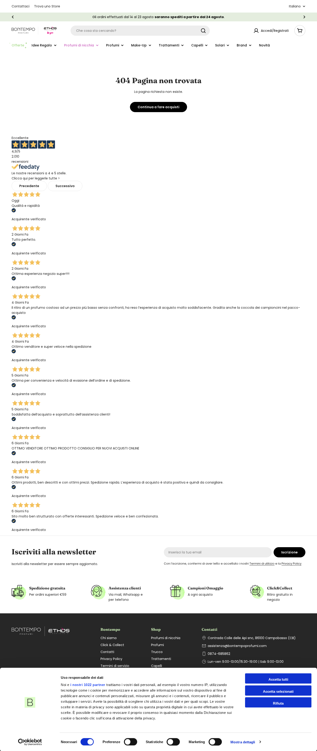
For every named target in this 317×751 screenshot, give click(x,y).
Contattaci (20, 6)
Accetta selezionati (278, 691)
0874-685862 (219, 653)
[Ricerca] (203, 30)
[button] (13, 17)
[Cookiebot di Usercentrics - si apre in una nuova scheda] (30, 741)
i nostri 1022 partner (87, 685)
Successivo (65, 186)
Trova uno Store (47, 6)
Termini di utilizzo (262, 564)
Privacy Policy (291, 564)
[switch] (130, 741)
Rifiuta (278, 703)
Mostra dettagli (242, 742)
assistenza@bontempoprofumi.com (237, 646)
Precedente (29, 186)
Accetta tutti (278, 679)
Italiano (295, 6)
